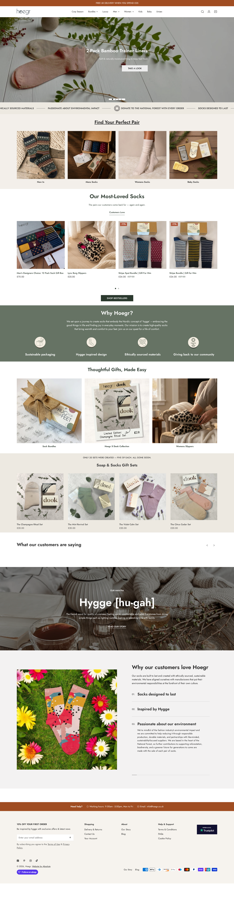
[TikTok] (37, 849)
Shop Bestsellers (117, 298)
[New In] (41, 155)
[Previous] (8, 246)
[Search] (202, 11)
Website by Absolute (41, 855)
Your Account (90, 827)
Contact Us (89, 823)
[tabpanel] (117, 261)
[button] (215, 11)
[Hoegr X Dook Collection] (117, 410)
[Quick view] (59, 265)
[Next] (225, 246)
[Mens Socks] (92, 155)
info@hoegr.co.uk (155, 795)
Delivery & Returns (93, 818)
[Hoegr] (23, 12)
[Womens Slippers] (184, 410)
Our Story (126, 818)
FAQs (160, 823)
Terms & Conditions (167, 818)
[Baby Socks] (193, 155)
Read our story (117, 626)
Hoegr (28, 855)
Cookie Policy (164, 827)
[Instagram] (30, 850)
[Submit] (69, 826)
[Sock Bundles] (49, 410)
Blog (123, 823)
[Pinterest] (24, 850)
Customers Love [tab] (117, 212)
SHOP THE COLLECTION (117, 76)
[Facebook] (18, 850)
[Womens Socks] (142, 155)
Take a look (135, 68)
